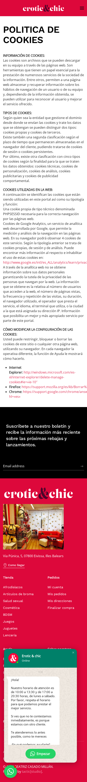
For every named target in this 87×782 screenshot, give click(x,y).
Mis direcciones (60, 601)
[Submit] (82, 466)
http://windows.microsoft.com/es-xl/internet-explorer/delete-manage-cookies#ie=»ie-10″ (42, 377)
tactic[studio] (32, 771)
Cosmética (11, 608)
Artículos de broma (18, 594)
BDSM (7, 615)
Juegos (8, 621)
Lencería (10, 635)
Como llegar (16, 565)
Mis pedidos (57, 594)
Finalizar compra (61, 608)
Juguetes (10, 628)
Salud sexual (13, 601)
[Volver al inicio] (43, 8)
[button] (82, 8)
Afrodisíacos (12, 587)
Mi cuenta (55, 587)
